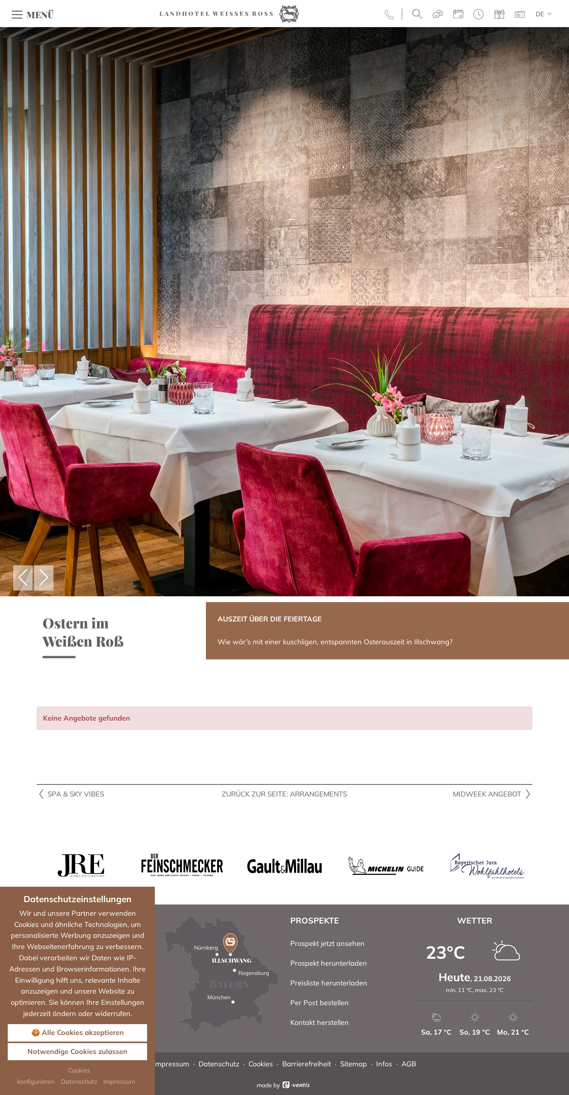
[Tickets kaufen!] (519, 14)
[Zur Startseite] (229, 13)
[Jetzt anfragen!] (437, 14)
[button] (23, 577)
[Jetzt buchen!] (458, 14)
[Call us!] (390, 14)
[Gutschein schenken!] (499, 14)
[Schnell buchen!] (478, 14)
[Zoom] (284, 311)
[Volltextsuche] (417, 14)
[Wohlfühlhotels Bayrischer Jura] (487, 865)
